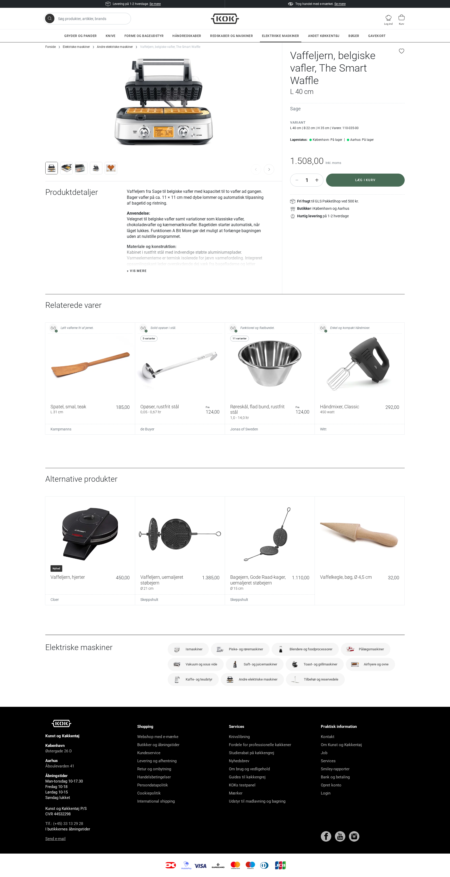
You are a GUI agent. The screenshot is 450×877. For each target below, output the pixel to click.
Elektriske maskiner (280, 36)
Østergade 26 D (58, 751)
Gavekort (377, 36)
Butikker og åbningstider (158, 744)
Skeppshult (149, 600)
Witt (323, 429)
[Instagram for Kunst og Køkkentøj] (354, 836)
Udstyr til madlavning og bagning (257, 801)
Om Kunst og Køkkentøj (341, 744)
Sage (295, 108)
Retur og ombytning (154, 769)
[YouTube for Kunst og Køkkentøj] (340, 836)
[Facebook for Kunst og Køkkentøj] (326, 836)
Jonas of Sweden (244, 429)
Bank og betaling (335, 777)
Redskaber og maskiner (231, 36)
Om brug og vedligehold (249, 769)
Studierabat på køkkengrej (251, 753)
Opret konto (331, 785)
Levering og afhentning (157, 761)
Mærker (235, 793)
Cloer (55, 600)
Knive (111, 36)
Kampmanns (61, 429)
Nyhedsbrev (239, 761)
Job (324, 753)
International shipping (156, 801)
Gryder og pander (80, 36)
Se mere (155, 4)
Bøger (353, 36)
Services (328, 761)
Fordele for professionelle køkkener (260, 744)
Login (325, 793)
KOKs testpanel (242, 785)
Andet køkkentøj (324, 36)
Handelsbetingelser (154, 777)
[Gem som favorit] (402, 51)
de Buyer (147, 429)
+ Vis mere (137, 271)
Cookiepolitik (149, 793)
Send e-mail (55, 838)
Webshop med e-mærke (157, 736)
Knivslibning (239, 736)
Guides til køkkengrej (247, 777)
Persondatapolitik (152, 785)
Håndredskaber (186, 36)
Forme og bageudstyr (144, 36)
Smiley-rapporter (335, 769)
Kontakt (327, 736)
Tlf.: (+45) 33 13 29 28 (64, 823)
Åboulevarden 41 (59, 766)
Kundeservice (148, 753)
